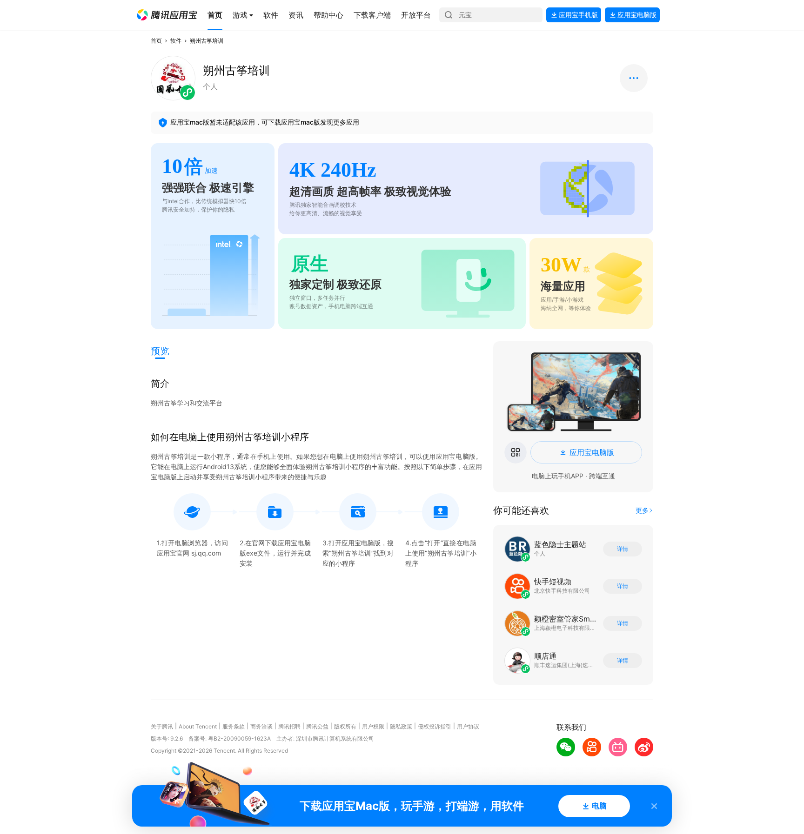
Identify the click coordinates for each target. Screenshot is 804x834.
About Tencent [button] (198, 726)
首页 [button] (156, 40)
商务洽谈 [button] (261, 726)
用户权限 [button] (373, 726)
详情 (622, 549)
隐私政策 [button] (401, 726)
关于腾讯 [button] (162, 726)
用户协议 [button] (468, 726)
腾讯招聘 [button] (289, 726)
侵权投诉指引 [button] (434, 726)
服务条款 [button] (233, 726)
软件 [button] (175, 40)
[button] (167, 14)
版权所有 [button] (345, 726)
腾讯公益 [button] (317, 726)
